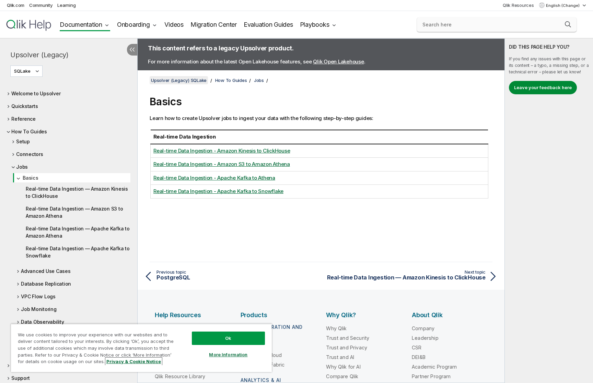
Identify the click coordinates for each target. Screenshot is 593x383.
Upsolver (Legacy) (39, 55)
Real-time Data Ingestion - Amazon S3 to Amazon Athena (221, 164)
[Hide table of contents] (132, 50)
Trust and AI (340, 357)
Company (423, 328)
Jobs (22, 167)
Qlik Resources (518, 5)
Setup (23, 141)
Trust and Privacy (346, 347)
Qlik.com (15, 5)
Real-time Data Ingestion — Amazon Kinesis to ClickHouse (77, 192)
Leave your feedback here (543, 87)
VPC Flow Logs (38, 296)
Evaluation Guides (268, 24)
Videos (174, 24)
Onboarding (133, 24)
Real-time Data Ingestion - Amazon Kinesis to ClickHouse (221, 150)
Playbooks (314, 24)
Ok (228, 338)
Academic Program (434, 367)
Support (20, 378)
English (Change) (563, 5)
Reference (23, 119)
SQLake (22, 71)
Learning (66, 5)
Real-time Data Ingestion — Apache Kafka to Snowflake (78, 252)
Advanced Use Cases (46, 271)
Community (41, 5)
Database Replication (46, 284)
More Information (228, 354)
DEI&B (419, 357)
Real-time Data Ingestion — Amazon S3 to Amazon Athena (74, 212)
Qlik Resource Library (180, 376)
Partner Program (431, 376)
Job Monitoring (39, 309)
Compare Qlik (342, 376)
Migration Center (213, 24)
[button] (568, 24)
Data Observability (42, 322)
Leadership (425, 338)
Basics (30, 178)
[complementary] (549, 210)
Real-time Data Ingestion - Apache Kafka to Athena (214, 178)
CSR (416, 347)
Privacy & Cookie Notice (133, 361)
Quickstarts (24, 106)
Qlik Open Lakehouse (338, 61)
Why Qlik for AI (343, 367)
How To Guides (29, 131)
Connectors (29, 154)
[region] (141, 348)
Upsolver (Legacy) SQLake (179, 80)
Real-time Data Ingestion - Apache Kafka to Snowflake (218, 191)
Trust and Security (347, 338)
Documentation (81, 24)
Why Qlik (336, 328)
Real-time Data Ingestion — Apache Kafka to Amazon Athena (78, 232)
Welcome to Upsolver (35, 93)
